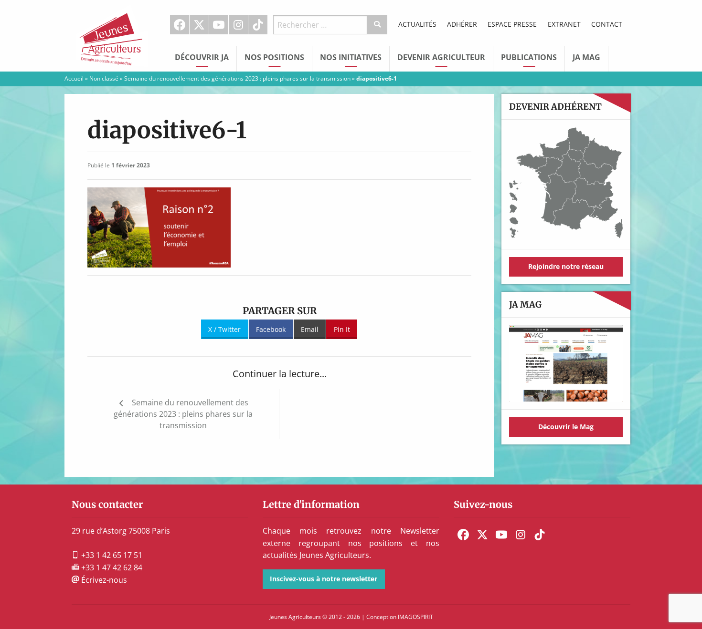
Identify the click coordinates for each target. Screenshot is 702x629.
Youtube (218, 24)
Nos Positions (274, 57)
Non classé (103, 78)
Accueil (74, 78)
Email (310, 329)
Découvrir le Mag (566, 426)
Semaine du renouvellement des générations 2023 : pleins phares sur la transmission (237, 78)
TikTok (257, 24)
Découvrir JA (202, 57)
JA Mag (586, 57)
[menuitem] (180, 24)
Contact (606, 24)
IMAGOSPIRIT (415, 617)
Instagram (238, 24)
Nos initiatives (351, 57)
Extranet (564, 24)
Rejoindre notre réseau (566, 266)
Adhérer (462, 24)
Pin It (342, 329)
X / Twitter (224, 329)
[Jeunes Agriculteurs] (112, 35)
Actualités (417, 24)
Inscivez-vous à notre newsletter (323, 578)
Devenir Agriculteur (441, 57)
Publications (529, 57)
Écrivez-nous (103, 580)
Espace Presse (512, 24)
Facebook (179, 24)
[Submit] (377, 24)
